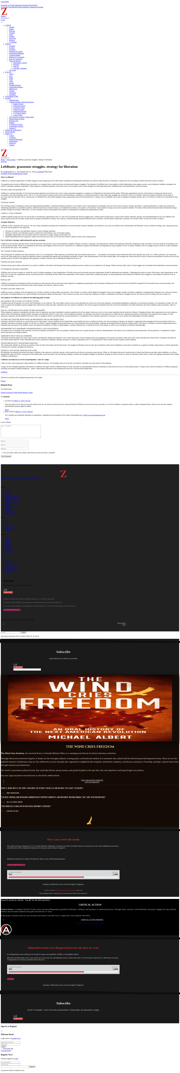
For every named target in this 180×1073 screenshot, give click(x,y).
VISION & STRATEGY (13, 130)
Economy (12, 50)
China (11, 81)
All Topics (12, 70)
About (3, 557)
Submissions (13, 141)
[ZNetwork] (4, 14)
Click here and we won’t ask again (65, 890)
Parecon (16, 66)
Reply (7, 410)
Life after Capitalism (20, 68)
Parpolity (16, 65)
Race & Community (15, 59)
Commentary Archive (16, 126)
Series (11, 35)
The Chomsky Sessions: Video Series (21, 117)
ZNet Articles (11, 160)
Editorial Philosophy (16, 139)
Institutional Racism (19, 111)
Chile (11, 79)
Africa (11, 74)
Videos (11, 29)
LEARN (8, 98)
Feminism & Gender (16, 51)
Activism (12, 46)
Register (32, 1066)
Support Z (12, 143)
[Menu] (1, 22)
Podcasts (12, 31)
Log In (3, 1046)
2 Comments (39, 172)
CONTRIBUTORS (11, 96)
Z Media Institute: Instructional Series (21, 102)
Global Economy (19, 109)
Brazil (11, 78)
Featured (12, 33)
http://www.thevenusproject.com (94, 415)
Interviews (12, 38)
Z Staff (11, 136)
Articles (11, 27)
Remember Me (8, 1049)
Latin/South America (16, 87)
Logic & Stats (17, 115)
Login (16, 1058)
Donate (3, 16)
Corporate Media (14, 55)
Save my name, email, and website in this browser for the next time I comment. (29, 453)
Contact (11, 145)
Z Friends (12, 138)
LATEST (8, 25)
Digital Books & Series (16, 119)
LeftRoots (6, 172)
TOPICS (8, 44)
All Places (12, 94)
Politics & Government (16, 57)
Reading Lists (13, 121)
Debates (11, 36)
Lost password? (6, 1050)
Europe (11, 83)
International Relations (16, 53)
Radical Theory (18, 104)
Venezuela (12, 93)
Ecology (12, 48)
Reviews (12, 40)
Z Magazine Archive (16, 124)
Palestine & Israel (15, 85)
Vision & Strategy (15, 61)
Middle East (13, 89)
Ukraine (11, 91)
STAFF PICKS (10, 132)
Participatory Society (20, 63)
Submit (23, 632)
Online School (14, 100)
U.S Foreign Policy (19, 113)
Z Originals (13, 42)
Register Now (16, 1038)
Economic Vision (19, 108)
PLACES (8, 72)
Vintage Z (12, 128)
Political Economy (19, 106)
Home (3, 160)
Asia (10, 76)
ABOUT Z (8, 134)
